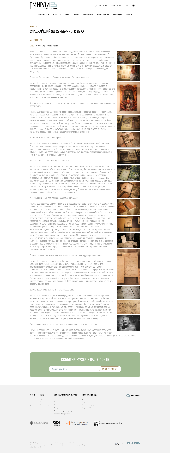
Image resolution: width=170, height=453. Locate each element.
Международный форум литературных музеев (64, 411)
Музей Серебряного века (47, 45)
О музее (129, 15)
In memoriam (33, 402)
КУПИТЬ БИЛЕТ (135, 396)
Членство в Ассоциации (59, 399)
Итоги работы (57, 405)
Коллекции (117, 15)
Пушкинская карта (116, 5)
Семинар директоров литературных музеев (63, 408)
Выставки (57, 15)
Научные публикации (44, 405)
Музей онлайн (103, 15)
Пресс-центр (88, 15)
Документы (84, 399)
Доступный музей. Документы (88, 408)
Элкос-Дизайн (37, 447)
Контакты (32, 408)
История (31, 399)
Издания (42, 399)
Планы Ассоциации (58, 402)
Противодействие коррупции (88, 405)
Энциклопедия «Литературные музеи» (62, 414)
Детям (76, 15)
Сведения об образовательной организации (91, 402)
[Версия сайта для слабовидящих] (133, 5)
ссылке (120, 423)
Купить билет (102, 5)
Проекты (31, 405)
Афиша (67, 15)
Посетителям (43, 15)
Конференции (43, 402)
